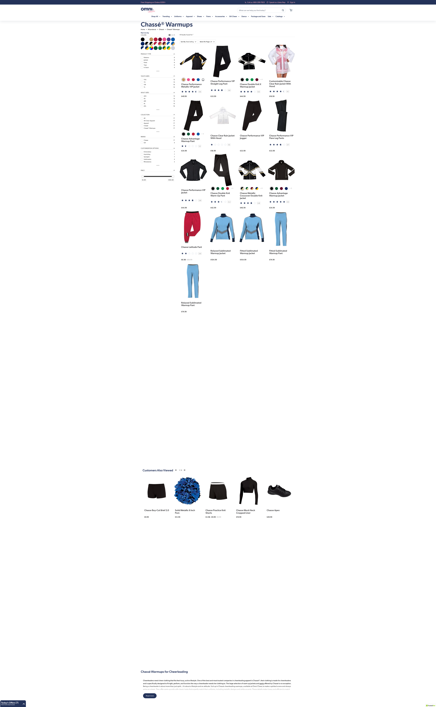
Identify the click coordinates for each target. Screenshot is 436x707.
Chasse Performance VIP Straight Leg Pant (223, 82)
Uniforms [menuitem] (178, 16)
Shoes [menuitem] (199, 16)
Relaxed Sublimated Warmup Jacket (221, 252)
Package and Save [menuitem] (258, 16)
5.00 (144, 180)
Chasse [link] (146, 140)
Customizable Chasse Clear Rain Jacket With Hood (280, 83)
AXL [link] (145, 106)
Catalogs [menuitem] (279, 16)
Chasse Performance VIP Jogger (252, 136)
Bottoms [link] (146, 57)
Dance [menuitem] (244, 16)
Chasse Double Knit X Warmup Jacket (250, 85)
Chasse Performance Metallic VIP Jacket (191, 85)
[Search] (283, 10)
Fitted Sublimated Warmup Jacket (249, 252)
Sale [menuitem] (269, 16)
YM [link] (145, 84)
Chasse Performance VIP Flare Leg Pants (281, 136)
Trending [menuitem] (166, 16)
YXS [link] (145, 79)
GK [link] (145, 143)
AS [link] (144, 98)
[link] (143, 39)
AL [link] (144, 103)
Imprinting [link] (147, 154)
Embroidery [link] (147, 152)
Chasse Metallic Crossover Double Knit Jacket (251, 195)
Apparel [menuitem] (189, 16)
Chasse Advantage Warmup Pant (190, 140)
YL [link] (144, 87)
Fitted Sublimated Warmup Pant (278, 252)
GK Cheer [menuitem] (233, 16)
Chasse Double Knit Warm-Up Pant (220, 194)
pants (262, 683)
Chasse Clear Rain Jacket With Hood (223, 136)
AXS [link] (145, 96)
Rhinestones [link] (147, 162)
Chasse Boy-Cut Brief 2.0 (156, 510)
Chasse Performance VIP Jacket (193, 191)
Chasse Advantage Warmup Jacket (278, 194)
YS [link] (144, 82)
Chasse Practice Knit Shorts (216, 511)
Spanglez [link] (147, 157)
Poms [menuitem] (208, 16)
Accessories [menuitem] (220, 16)
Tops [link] (145, 65)
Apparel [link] (146, 123)
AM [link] (145, 101)
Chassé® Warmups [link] (149, 128)
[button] (188, 42)
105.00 (171, 180)
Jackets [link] (146, 60)
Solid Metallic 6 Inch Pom (185, 511)
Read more (150, 696)
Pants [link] (145, 62)
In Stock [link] (146, 67)
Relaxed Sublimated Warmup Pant (191, 304)
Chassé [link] (146, 126)
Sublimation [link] (147, 159)
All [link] (144, 118)
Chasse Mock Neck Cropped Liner (245, 511)
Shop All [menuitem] (154, 16)
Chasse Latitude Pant (191, 246)
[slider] (142, 176)
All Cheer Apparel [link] (149, 121)
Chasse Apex (273, 510)
